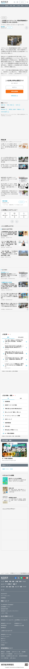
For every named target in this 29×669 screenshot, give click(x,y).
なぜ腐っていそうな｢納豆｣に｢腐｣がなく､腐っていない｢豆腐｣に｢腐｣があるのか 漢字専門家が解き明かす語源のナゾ (9, 146)
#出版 (11, 469)
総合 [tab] (8, 337)
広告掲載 (23, 651)
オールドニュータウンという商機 (12, 415)
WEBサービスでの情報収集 (6, 653)
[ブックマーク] (26, 27)
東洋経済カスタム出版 (19, 625)
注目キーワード (6, 465)
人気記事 (4, 334)
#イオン (7, 469)
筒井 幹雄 (3, 26)
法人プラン (3, 640)
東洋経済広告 (4, 625)
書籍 (14, 584)
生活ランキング (8, 419)
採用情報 (8, 651)
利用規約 (3, 644)
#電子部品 (3, 109)
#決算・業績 (9, 104)
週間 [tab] (21, 398)
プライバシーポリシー (18, 653)
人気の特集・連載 (7, 395)
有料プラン (3, 638)
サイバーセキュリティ (5, 595)
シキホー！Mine (4, 613)
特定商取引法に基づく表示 (11, 655)
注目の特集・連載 (6, 440)
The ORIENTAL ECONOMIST (7, 604)
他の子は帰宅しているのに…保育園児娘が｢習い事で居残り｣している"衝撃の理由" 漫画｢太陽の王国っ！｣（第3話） (9, 186)
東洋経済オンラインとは (6, 634)
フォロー (9, 27)
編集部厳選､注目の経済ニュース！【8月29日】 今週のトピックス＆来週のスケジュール (9, 179)
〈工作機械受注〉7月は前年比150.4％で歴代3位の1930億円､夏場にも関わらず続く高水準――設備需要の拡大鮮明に (9, 286)
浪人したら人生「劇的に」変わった (13, 412)
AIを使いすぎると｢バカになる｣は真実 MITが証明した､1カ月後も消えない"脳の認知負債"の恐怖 (9, 166)
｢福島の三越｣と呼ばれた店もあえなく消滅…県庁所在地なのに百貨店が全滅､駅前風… (14, 353)
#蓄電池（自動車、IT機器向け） (15, 109)
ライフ (24, 586)
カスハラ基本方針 (4, 658)
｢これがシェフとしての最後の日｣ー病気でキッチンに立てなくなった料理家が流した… (14, 365)
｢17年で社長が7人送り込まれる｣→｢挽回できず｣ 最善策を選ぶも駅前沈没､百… (14, 358)
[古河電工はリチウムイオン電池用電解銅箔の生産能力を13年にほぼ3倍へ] (14, 41)
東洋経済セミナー (18, 623)
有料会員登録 (14, 91)
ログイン (22, 2)
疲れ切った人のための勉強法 (15, 478)
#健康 (3, 469)
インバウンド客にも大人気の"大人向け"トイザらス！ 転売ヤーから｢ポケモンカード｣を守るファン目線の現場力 (9, 295)
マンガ (26, 5)
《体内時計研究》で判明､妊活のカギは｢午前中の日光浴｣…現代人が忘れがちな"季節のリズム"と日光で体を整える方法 (9, 193)
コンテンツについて (5, 636)
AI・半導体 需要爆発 (9, 433)
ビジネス (4, 17)
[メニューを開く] (27, 2)
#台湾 (17, 104)
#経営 (2, 104)
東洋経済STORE (4, 608)
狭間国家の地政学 (13, 497)
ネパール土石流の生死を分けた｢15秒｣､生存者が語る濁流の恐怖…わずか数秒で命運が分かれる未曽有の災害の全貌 (9, 160)
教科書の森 (3, 627)
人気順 (18, 5)
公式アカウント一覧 (16, 651)
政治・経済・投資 (10, 586)
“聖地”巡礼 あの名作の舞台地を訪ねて (13, 408)
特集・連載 (12, 5)
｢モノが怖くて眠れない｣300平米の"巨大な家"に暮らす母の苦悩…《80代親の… (14, 340)
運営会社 (3, 651)
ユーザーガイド (4, 642)
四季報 (9, 584)
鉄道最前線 (7, 401)
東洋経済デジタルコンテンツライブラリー (10, 610)
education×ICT (4, 593)
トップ (2, 5)
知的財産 (3, 655)
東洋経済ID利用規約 (23, 655)
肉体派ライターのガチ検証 (11, 405)
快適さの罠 (11, 488)
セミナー (3, 584)
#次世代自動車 (4, 111)
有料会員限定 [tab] (21, 337)
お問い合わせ (13, 658)
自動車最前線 (8, 422)
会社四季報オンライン (5, 606)
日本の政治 (7, 426)
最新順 (6, 5)
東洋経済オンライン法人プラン (7, 619)
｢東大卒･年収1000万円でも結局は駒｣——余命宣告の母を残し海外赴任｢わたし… (14, 346)
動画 (22, 5)
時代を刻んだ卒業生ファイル (11, 429)
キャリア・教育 (18, 586)
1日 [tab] (8, 398)
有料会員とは (14, 95)
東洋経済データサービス (6, 623)
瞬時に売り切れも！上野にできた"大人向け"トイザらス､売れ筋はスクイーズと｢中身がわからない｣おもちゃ (9, 305)
